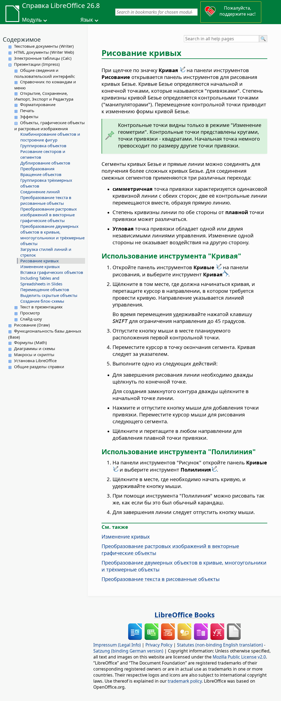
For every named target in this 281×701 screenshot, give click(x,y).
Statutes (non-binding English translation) (220, 645)
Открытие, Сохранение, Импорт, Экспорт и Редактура (43, 96)
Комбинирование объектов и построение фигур (50, 137)
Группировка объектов (43, 145)
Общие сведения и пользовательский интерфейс (44, 73)
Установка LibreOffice (35, 360)
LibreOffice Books (184, 614)
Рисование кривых (39, 260)
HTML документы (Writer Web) (44, 52)
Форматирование (37, 104)
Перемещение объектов (44, 289)
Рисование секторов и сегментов (42, 154)
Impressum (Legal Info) (117, 645)
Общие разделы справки (39, 366)
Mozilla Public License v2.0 (239, 657)
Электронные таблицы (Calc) (43, 58)
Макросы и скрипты (34, 354)
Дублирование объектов (45, 163)
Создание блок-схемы (42, 301)
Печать (27, 110)
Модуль (32, 19)
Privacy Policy (158, 645)
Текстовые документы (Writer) (44, 46)
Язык (86, 19)
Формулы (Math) (30, 342)
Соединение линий (40, 191)
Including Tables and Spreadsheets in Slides (41, 280)
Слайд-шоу (31, 319)
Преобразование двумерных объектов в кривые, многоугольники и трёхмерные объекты (52, 234)
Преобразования (37, 168)
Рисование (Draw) (32, 325)
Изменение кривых (40, 266)
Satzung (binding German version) (128, 651)
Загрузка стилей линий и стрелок (45, 252)
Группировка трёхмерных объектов (46, 183)
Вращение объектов (40, 174)
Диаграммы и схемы (34, 348)
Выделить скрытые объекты (48, 295)
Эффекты (29, 116)
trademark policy (185, 681)
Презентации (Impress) (37, 64)
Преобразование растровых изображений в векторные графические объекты (48, 214)
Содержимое (22, 39)
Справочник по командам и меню (45, 84)
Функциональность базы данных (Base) (44, 334)
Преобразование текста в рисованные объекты (45, 200)
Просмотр (30, 313)
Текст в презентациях (41, 307)
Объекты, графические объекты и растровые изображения (49, 125)
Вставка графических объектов (51, 272)
